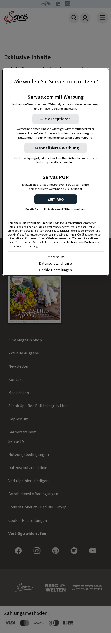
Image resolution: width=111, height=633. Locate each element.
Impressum (55, 257)
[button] (55, 199)
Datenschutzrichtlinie (55, 263)
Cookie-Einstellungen (55, 270)
